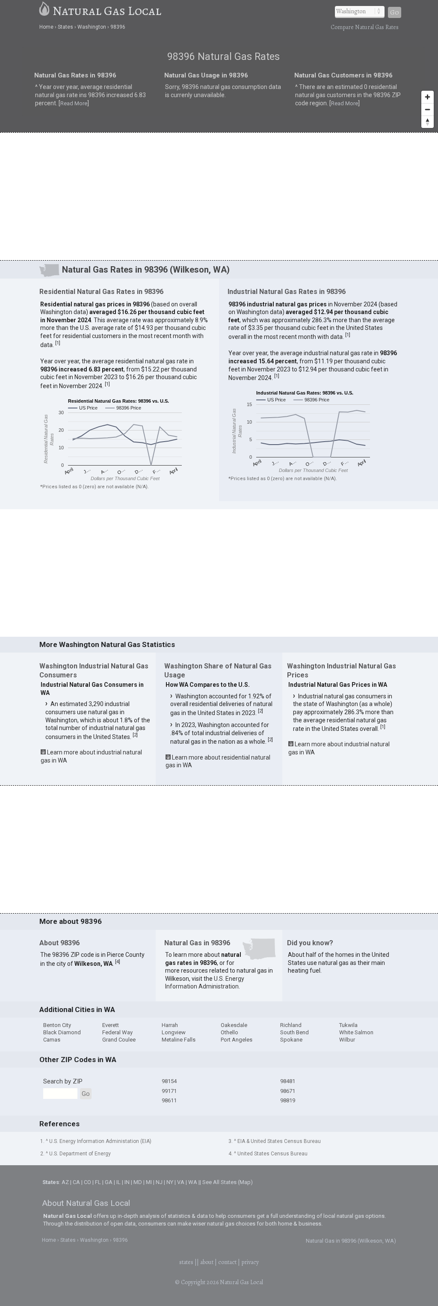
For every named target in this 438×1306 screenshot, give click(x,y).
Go (394, 12)
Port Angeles (236, 1039)
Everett (110, 1025)
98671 (287, 1091)
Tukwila (348, 1025)
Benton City (57, 1025)
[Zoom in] (427, 97)
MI (149, 1182)
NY (169, 1182)
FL (98, 1182)
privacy (250, 1262)
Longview (174, 1032)
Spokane (291, 1039)
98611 (169, 1100)
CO (87, 1182)
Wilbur (347, 1039)
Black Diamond (62, 1032)
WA (192, 1182)
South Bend (294, 1032)
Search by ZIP (63, 1081)
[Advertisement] (219, 196)
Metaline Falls (178, 1039)
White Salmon (356, 1032)
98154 (169, 1081)
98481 (287, 1081)
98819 (287, 1100)
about (206, 1262)
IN (127, 1182)
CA (76, 1182)
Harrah (170, 1025)
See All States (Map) (227, 1182)
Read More (73, 103)
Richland (291, 1025)
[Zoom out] (427, 109)
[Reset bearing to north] (427, 122)
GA (108, 1182)
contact (227, 1262)
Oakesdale (234, 1025)
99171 (169, 1091)
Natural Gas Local (107, 10)
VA (180, 1182)
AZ (65, 1182)
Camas (51, 1039)
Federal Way (117, 1032)
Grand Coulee (119, 1039)
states (186, 1262)
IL (118, 1182)
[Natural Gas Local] (45, 10)
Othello (229, 1032)
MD (137, 1182)
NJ (159, 1182)
